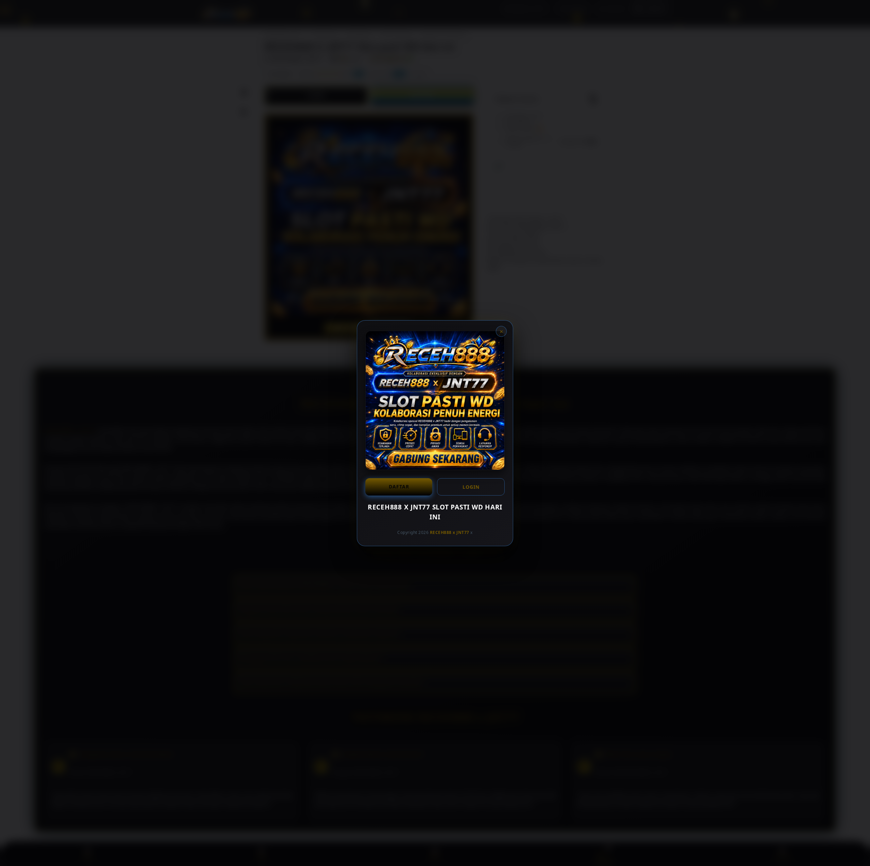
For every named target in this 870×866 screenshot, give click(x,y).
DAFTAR (399, 486)
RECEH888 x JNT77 (449, 532)
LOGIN (471, 487)
